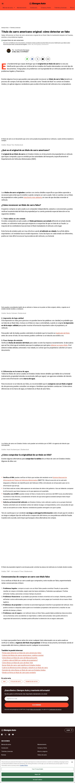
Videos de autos (42, 755)
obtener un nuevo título (59, 345)
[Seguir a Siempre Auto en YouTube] (13, 734)
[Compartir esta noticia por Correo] (43, 59)
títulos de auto (15, 681)
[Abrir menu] (3, 4)
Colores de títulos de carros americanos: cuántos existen (23, 655)
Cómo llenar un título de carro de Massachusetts (19, 658)
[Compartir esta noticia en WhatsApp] (27, 59)
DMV (4, 681)
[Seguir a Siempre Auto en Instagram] (9, 734)
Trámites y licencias (60, 7)
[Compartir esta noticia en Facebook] (32, 59)
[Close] (72, 762)
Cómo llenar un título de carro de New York (17, 663)
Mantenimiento (21, 7)
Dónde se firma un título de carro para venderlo (19, 673)
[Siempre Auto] (37, 3)
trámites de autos (32, 681)
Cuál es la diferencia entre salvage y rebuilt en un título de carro (25, 668)
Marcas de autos (8, 7)
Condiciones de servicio (55, 709)
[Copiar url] (48, 59)
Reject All (37, 774)
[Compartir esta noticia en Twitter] (37, 59)
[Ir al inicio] (8, 730)
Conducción (33, 7)
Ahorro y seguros (42, 751)
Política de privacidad (35, 709)
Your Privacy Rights (37, 769)
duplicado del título (63, 333)
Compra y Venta (46, 7)
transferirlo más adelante (33, 197)
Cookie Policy (24, 765)
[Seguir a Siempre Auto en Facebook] (2, 734)
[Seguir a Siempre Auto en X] (5, 734)
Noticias (3, 755)
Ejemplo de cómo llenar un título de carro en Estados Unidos (24, 670)
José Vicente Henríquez (22, 50)
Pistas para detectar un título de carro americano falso (21, 653)
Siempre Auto (5, 27)
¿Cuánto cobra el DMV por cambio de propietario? (20, 660)
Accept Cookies (37, 779)
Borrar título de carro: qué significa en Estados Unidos (21, 665)
